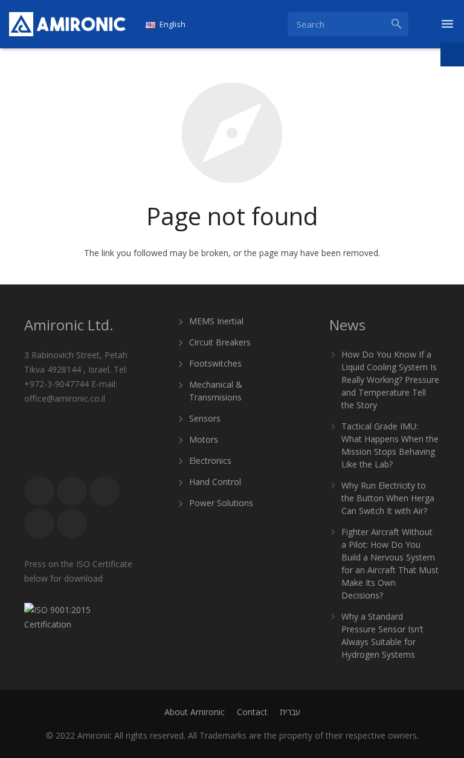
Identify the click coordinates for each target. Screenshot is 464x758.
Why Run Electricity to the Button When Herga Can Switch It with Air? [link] (387, 498)
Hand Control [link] (215, 481)
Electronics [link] (210, 460)
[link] (67, 24)
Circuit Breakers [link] (220, 342)
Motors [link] (203, 439)
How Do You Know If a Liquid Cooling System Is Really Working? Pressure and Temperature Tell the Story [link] (390, 379)
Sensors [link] (205, 418)
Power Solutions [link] (221, 503)
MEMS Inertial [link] (216, 321)
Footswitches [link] (215, 363)
